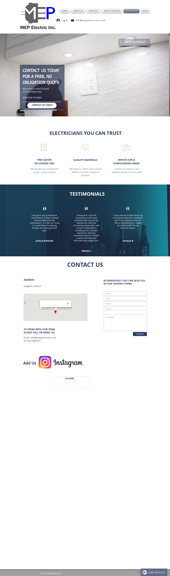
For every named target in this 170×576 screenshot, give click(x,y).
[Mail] (72, 20)
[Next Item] (165, 75)
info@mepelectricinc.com (43, 337)
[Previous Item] (4, 75)
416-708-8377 (34, 340)
